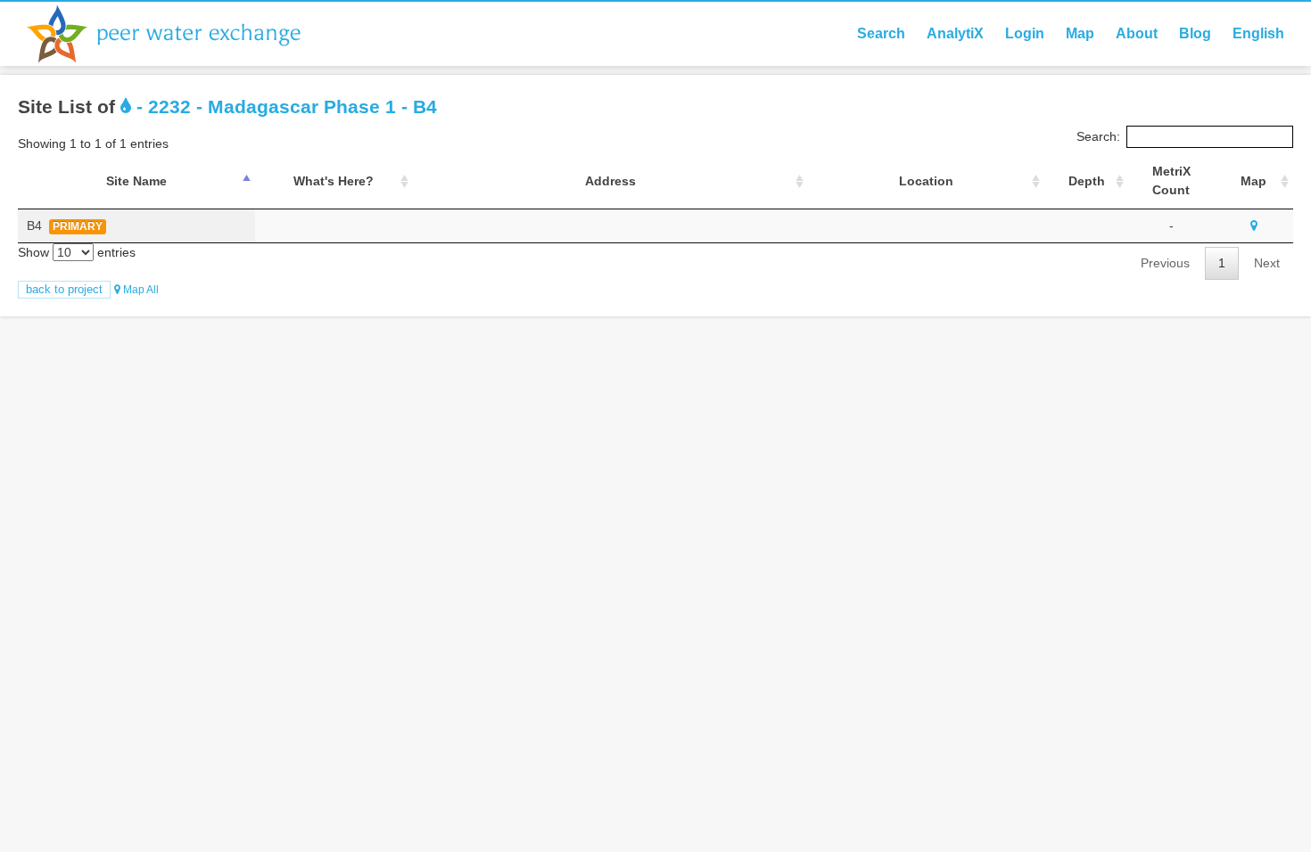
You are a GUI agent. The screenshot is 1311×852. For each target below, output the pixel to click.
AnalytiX (955, 33)
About (1137, 33)
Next (1267, 263)
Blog (1195, 33)
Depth (1086, 181)
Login (1024, 33)
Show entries (77, 252)
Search (881, 33)
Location (926, 181)
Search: (1098, 136)
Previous (1165, 263)
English (1258, 33)
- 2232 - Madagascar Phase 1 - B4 (284, 106)
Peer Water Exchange (178, 34)
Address (610, 181)
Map (1080, 33)
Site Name (136, 181)
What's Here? (333, 181)
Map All (139, 289)
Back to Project (64, 289)
